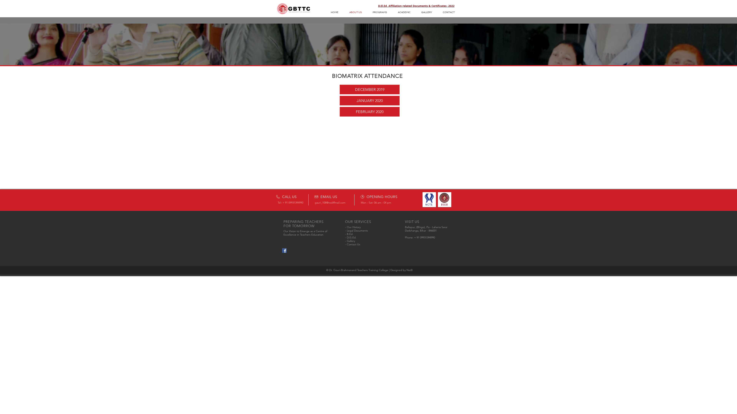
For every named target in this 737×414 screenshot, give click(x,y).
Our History (354, 227)
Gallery (351, 241)
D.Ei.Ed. (351, 237)
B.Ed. (350, 234)
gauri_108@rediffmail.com (330, 202)
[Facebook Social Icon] (284, 250)
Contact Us (353, 244)
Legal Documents (357, 230)
